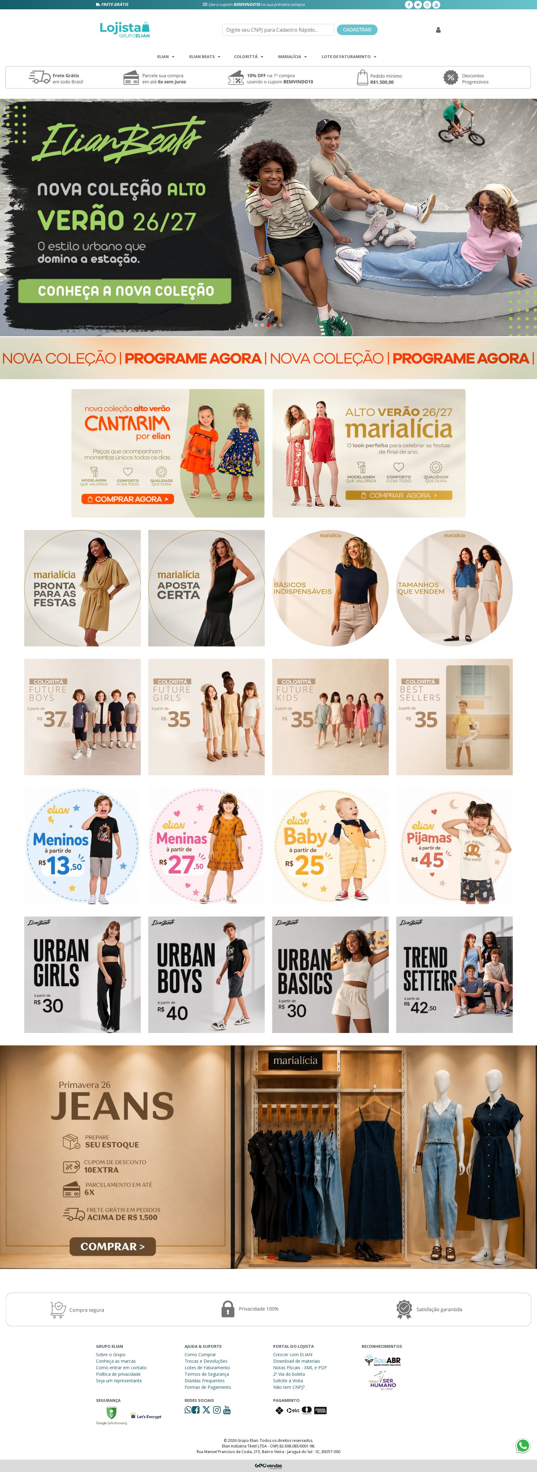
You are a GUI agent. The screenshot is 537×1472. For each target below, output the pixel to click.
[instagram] (427, 4)
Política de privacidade (118, 1374)
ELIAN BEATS (202, 56)
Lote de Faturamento (346, 56)
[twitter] (418, 4)
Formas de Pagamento (208, 1387)
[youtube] (436, 4)
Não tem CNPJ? (289, 1387)
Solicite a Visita (288, 1381)
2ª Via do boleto (289, 1374)
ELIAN (163, 56)
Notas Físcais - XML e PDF (300, 1367)
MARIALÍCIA (289, 56)
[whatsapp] (188, 1411)
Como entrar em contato (121, 1367)
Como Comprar (200, 1354)
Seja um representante (119, 1381)
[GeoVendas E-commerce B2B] (268, 1465)
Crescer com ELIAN (292, 1354)
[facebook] (409, 4)
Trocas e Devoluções (206, 1361)
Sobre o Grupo (111, 1354)
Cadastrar (357, 30)
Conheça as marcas (116, 1361)
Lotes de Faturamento (207, 1367)
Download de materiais (296, 1361)
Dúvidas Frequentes (205, 1381)
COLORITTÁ (246, 56)
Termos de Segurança (207, 1374)
